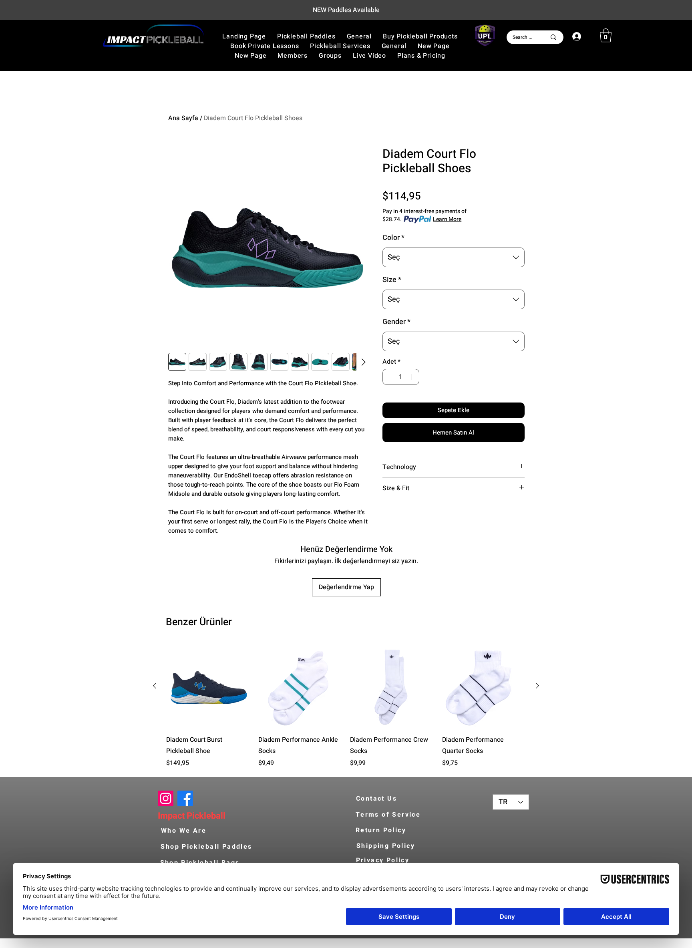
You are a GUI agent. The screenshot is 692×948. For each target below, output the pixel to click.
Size (391, 279)
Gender (396, 321)
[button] (420, 36)
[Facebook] (185, 798)
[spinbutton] (401, 376)
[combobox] (453, 258)
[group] (346, 706)
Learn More (447, 219)
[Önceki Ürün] (154, 685)
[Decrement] (389, 376)
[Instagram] (165, 798)
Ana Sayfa (183, 118)
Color (393, 237)
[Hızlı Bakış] (208, 686)
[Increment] (412, 376)
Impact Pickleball (191, 815)
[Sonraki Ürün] (537, 685)
